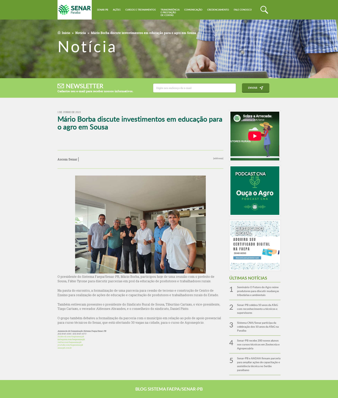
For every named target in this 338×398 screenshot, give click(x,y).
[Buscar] (264, 10)
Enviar (252, 88)
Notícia (80, 33)
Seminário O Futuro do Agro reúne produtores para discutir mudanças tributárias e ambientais (258, 291)
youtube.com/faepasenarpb (70, 345)
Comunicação (193, 9)
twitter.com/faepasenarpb (69, 342)
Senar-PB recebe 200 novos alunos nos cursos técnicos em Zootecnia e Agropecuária (258, 344)
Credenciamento (218, 9)
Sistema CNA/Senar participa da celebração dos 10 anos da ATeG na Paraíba (258, 326)
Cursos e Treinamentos (140, 9)
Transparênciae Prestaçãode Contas (170, 12)
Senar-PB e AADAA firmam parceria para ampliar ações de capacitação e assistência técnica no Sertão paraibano (258, 364)
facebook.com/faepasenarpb (71, 336)
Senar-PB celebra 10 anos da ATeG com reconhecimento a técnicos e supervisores (257, 309)
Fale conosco (243, 9)
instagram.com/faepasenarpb (71, 339)
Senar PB (102, 9)
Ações (117, 9)
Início (66, 33)
